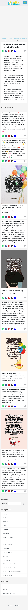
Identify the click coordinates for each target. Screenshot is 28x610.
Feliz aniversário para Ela (9, 568)
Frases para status (8, 537)
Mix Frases (3, 38)
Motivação (6, 533)
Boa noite (5, 522)
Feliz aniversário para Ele (9, 564)
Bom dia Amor (6, 560)
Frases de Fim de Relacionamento (12, 571)
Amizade (5, 541)
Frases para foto (7, 545)
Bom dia (5, 514)
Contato (5, 590)
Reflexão (5, 529)
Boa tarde (5, 518)
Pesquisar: (4, 504)
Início (4, 586)
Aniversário (6, 548)
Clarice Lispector (7, 552)
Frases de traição (7, 575)
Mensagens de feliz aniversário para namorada (17, 38)
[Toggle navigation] (25, 2)
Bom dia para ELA (7, 556)
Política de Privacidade (9, 593)
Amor (4, 525)
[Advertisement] (14, 22)
